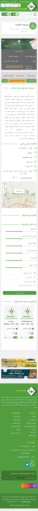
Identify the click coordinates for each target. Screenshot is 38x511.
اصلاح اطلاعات (31, 81)
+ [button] (4, 184)
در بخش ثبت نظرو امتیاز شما (25, 132)
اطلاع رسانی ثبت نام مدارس (30, 427)
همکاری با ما (32, 420)
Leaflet (34, 207)
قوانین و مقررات (15, 426)
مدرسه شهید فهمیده (27, 321)
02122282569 (23, 148)
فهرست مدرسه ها (14, 29)
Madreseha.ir (26, 502)
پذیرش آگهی (4, 2)
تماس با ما (13, 2)
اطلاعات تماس (19, 76)
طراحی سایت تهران (24, 505)
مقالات (34, 416)
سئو (17, 505)
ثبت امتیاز (29, 68)
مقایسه (5, 81)
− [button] (4, 187)
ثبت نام (4, 14)
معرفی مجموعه (31, 76)
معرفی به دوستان (31, 423)
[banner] (10, 5)
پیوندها (18, 430)
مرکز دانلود (33, 432)
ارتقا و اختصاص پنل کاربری (17, 81)
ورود (13, 14)
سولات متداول (16, 423)
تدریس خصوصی (15, 433)
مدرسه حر (11, 321)
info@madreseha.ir (23, 457)
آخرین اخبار (17, 416)
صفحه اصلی (24, 29)
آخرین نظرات (16, 420)
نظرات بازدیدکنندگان (8, 76)
